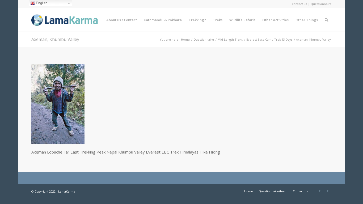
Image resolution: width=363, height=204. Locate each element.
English (41, 3)
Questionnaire (321, 4)
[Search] (326, 20)
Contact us (299, 4)
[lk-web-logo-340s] (71, 20)
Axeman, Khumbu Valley (55, 39)
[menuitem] (121, 20)
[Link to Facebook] (320, 191)
